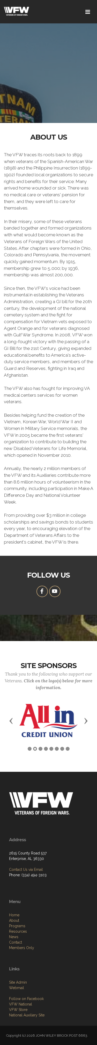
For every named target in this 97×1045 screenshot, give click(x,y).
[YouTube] (55, 591)
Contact (15, 942)
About (14, 920)
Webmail (16, 988)
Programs (17, 926)
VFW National (20, 1004)
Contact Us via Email (26, 869)
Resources (18, 931)
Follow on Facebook (26, 999)
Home (14, 915)
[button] (11, 720)
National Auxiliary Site (26, 1015)
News (13, 937)
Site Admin (18, 982)
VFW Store (18, 1010)
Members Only (21, 948)
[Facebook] (42, 591)
